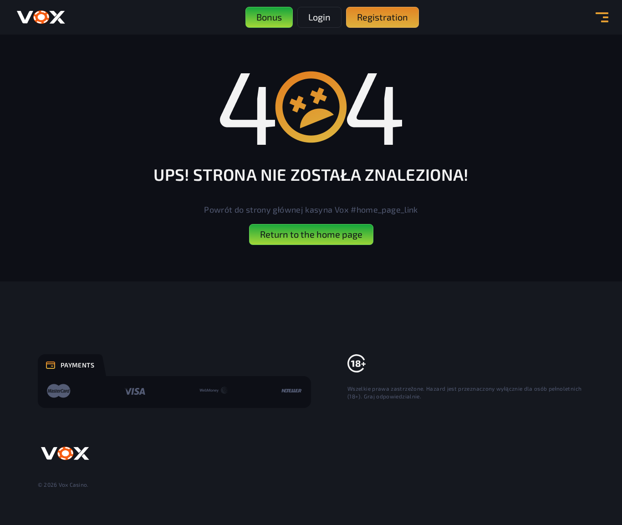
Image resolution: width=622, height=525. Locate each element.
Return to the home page (311, 234)
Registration (382, 16)
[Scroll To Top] (595, 498)
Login (319, 16)
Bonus (269, 16)
